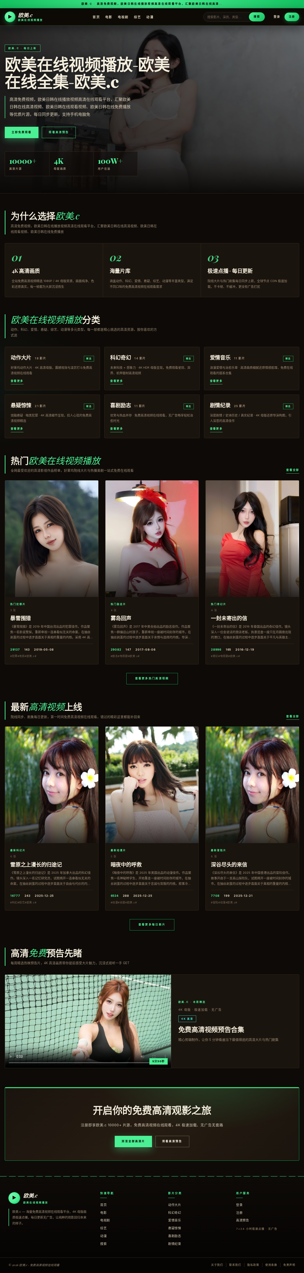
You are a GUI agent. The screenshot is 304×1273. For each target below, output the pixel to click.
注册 (292, 16)
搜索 (257, 16)
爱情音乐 (174, 1220)
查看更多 (17, 381)
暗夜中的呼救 (126, 864)
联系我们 (235, 1265)
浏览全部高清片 (133, 1141)
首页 (96, 17)
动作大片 (174, 1205)
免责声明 (289, 1265)
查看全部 (292, 470)
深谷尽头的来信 (229, 864)
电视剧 (123, 17)
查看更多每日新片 (152, 924)
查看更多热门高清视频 (152, 678)
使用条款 (271, 1265)
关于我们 (217, 1265)
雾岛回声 (121, 617)
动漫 (150, 17)
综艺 (137, 17)
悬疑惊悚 (174, 1228)
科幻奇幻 (174, 1212)
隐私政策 (253, 1265)
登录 (277, 17)
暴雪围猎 (20, 617)
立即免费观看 (22, 132)
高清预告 (242, 1220)
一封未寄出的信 (229, 617)
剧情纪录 (174, 1243)
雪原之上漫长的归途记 (36, 864)
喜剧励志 (174, 1236)
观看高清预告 (59, 132)
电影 (109, 17)
